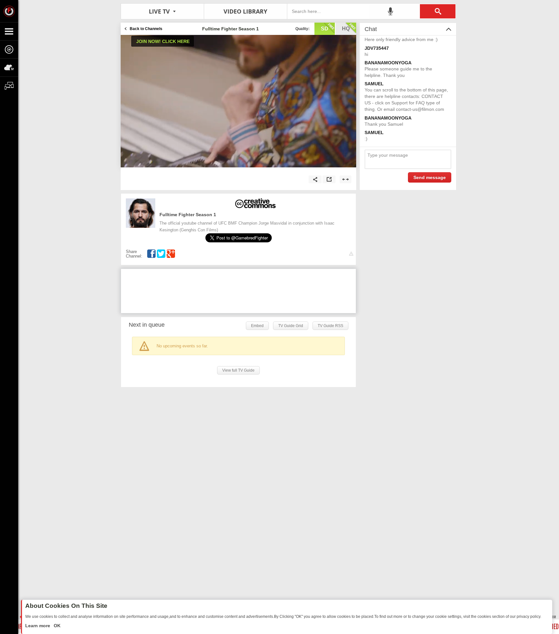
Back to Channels (146, 28)
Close (552, 616)
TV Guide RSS (330, 325)
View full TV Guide (238, 370)
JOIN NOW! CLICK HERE (163, 41)
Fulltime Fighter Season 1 (187, 214)
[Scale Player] (345, 179)
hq (346, 28)
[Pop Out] (329, 179)
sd (324, 28)
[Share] (315, 179)
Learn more (38, 625)
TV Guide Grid (290, 325)
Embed (257, 325)
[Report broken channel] (351, 253)
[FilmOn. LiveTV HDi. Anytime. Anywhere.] (9, 11)
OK (56, 625)
